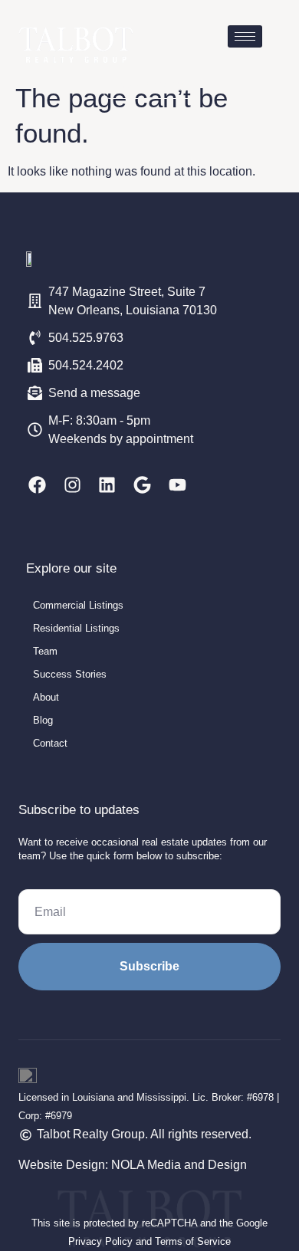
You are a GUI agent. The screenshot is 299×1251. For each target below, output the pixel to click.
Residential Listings (76, 628)
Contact (50, 743)
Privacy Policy (100, 1241)
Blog (43, 720)
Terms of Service (193, 1241)
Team (45, 651)
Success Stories (70, 674)
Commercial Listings (78, 605)
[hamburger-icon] (245, 36)
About (46, 697)
